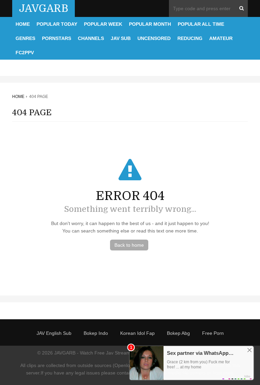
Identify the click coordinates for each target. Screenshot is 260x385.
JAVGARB (43, 8)
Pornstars (56, 38)
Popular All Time (201, 24)
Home (23, 24)
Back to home (129, 245)
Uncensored (154, 38)
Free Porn (213, 333)
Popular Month (150, 24)
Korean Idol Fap (137, 333)
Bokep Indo (96, 333)
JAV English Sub (54, 333)
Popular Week (103, 24)
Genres (25, 38)
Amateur (221, 38)
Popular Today (57, 24)
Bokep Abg (178, 333)
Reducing (189, 38)
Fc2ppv (25, 52)
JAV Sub (121, 38)
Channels (91, 38)
